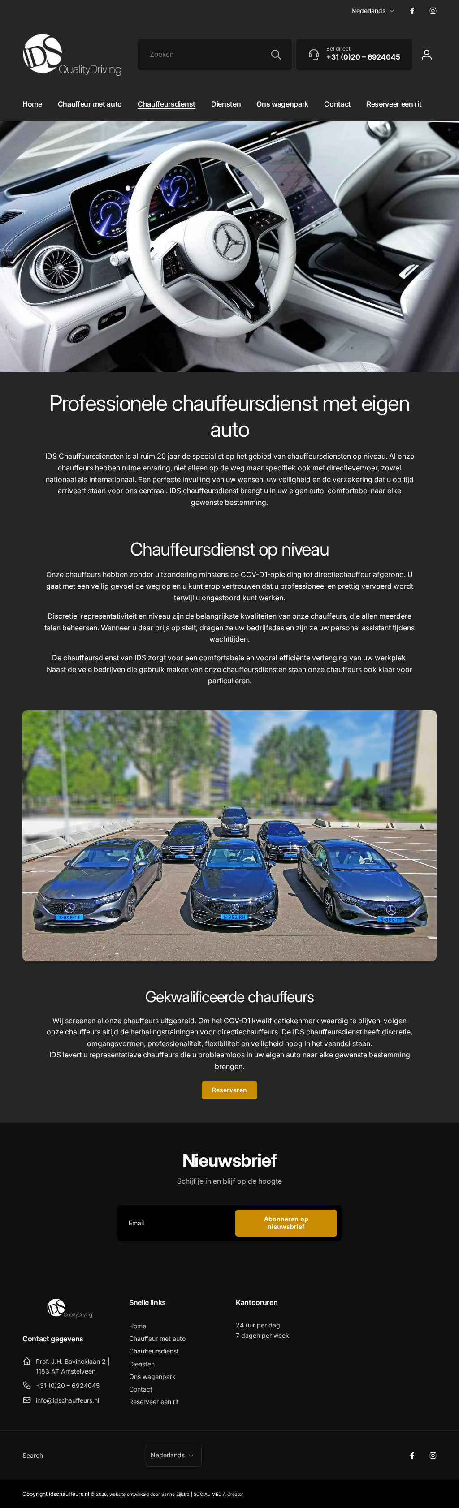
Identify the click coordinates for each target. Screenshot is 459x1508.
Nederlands (368, 10)
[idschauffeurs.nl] (69, 1314)
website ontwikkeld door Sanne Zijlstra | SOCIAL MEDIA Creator (176, 1494)
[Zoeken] (276, 55)
